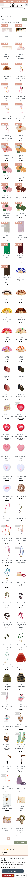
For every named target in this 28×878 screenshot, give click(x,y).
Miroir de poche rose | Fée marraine (21, 456)
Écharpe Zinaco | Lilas (21, 235)
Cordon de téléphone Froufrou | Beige (7, 604)
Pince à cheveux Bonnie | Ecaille (21, 686)
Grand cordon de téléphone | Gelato (21, 116)
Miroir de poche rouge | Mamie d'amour (7, 436)
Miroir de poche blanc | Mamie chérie (7, 476)
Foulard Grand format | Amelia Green (21, 828)
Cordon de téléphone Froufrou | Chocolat (7, 624)
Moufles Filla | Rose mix (7, 396)
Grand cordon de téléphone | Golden (7, 116)
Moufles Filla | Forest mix (21, 396)
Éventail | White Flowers (21, 358)
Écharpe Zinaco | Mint (7, 257)
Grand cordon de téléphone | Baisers (7, 137)
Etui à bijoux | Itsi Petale (21, 808)
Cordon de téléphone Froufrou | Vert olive (7, 646)
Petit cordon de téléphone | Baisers (21, 96)
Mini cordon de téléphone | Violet (21, 768)
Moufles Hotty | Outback (21, 157)
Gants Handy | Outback (21, 177)
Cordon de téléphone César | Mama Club (7, 706)
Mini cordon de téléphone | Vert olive (21, 516)
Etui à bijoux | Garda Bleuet (7, 828)
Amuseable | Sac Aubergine (21, 788)
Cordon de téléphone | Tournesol (7, 788)
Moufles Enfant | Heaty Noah (21, 137)
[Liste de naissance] (21, 4)
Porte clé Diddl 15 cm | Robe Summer (21, 706)
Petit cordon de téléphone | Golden (21, 76)
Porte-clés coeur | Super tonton (7, 746)
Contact (4, 855)
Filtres (24, 19)
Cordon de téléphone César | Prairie (21, 560)
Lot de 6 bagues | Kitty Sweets (7, 416)
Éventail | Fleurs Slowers (7, 358)
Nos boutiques (6, 852)
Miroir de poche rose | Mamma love (7, 456)
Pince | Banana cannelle (7, 76)
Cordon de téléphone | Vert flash (21, 646)
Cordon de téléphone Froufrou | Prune (21, 604)
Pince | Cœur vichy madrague (21, 56)
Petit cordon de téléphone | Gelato (7, 96)
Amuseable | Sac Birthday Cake (21, 582)
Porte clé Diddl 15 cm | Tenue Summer (7, 726)
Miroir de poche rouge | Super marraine (21, 416)
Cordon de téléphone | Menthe (7, 666)
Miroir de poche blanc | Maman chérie (21, 476)
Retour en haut (20, 842)
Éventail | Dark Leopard (21, 319)
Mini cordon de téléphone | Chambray (7, 768)
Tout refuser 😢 (8, 875)
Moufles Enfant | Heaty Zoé (7, 157)
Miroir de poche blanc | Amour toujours (7, 496)
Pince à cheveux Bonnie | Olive (7, 686)
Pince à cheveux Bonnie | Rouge (21, 666)
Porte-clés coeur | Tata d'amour (21, 726)
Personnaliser (20, 875)
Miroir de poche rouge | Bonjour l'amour (21, 436)
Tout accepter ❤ (13, 871)
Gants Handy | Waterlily (7, 215)
